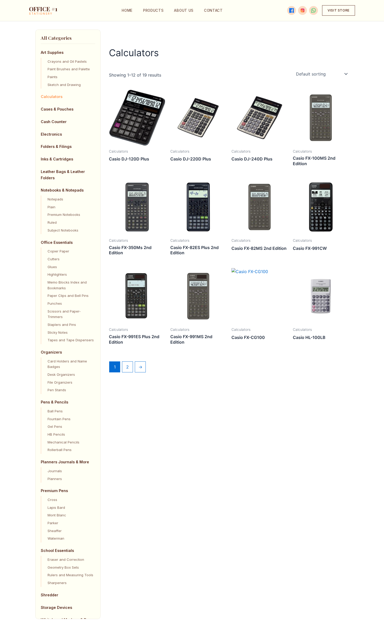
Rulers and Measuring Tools (70, 575)
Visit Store (339, 10)
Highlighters (57, 274)
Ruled (52, 222)
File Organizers (60, 382)
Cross (52, 500)
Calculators (51, 96)
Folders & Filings (56, 146)
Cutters (54, 259)
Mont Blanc (57, 515)
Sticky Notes (58, 332)
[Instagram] (302, 10)
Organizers (51, 352)
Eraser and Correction (66, 559)
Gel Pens (55, 426)
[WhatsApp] (313, 10)
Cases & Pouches (57, 109)
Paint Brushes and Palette (69, 69)
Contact (213, 10)
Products (153, 10)
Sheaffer (55, 531)
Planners (55, 479)
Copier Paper (58, 251)
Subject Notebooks (63, 230)
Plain (51, 207)
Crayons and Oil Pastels (67, 61)
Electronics (51, 134)
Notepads (55, 199)
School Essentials (57, 550)
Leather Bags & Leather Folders (63, 174)
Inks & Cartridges (57, 159)
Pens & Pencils (54, 402)
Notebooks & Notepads (62, 190)
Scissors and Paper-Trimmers (64, 314)
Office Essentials (57, 242)
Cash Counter (54, 121)
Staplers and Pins (62, 324)
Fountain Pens (59, 419)
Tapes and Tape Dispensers (71, 340)
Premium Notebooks (64, 215)
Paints (52, 77)
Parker (53, 523)
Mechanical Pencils (63, 442)
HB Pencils (56, 434)
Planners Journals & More (65, 462)
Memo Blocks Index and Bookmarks (67, 285)
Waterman (56, 539)
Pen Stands (57, 390)
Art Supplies (52, 52)
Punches (55, 303)
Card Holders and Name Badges (67, 364)
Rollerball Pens (60, 450)
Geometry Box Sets (63, 567)
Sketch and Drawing (64, 85)
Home (127, 10)
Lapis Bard (56, 507)
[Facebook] (291, 10)
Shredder (49, 595)
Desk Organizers (61, 374)
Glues (52, 267)
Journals (55, 471)
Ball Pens (55, 411)
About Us (183, 10)
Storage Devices (56, 607)
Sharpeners (57, 583)
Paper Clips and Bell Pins (68, 295)
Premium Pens (54, 491)
